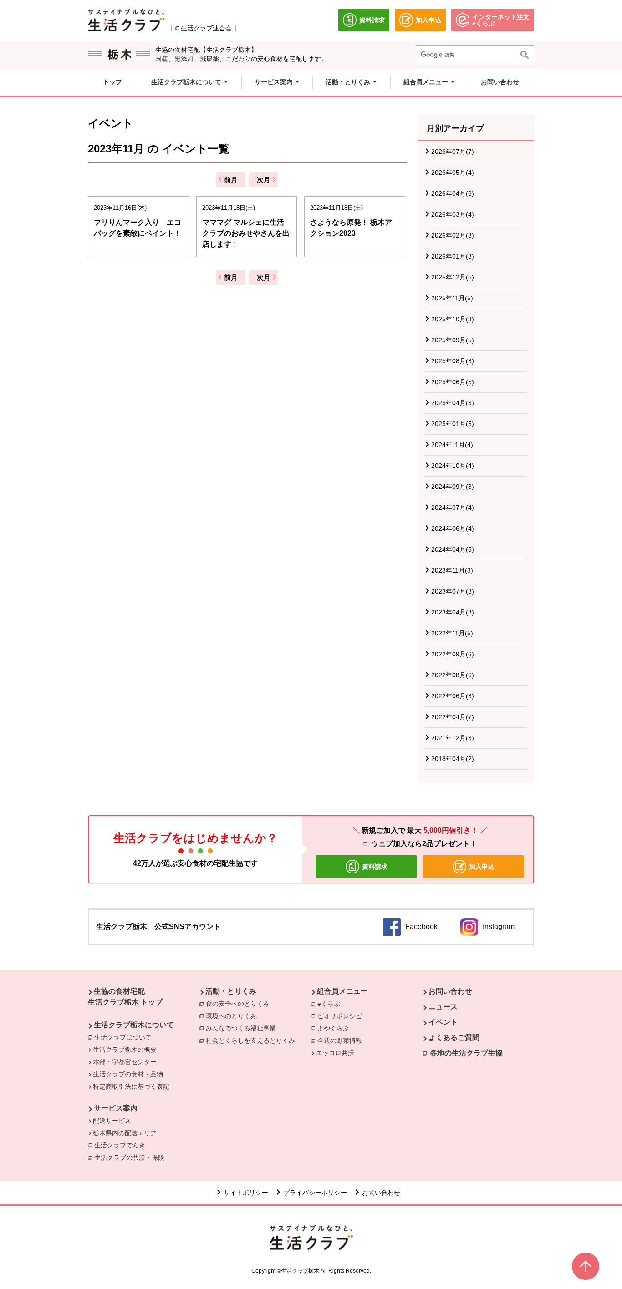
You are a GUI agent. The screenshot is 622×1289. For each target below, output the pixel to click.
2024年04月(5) (452, 549)
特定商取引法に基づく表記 (131, 1086)
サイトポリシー (246, 1192)
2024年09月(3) (452, 486)
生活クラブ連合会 (206, 28)
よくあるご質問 (453, 1037)
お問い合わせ (450, 991)
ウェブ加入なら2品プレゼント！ (424, 843)
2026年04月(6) (452, 193)
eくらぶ (328, 1003)
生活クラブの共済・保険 (131, 1157)
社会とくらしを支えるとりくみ (250, 1040)
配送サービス (112, 1120)
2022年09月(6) (452, 654)
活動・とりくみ (230, 991)
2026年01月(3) (452, 256)
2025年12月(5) (452, 277)
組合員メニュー (342, 991)
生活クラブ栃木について (134, 1025)
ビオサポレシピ (339, 1016)
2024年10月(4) (452, 465)
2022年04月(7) (452, 717)
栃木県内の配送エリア (125, 1133)
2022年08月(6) (452, 675)
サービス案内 (116, 1108)
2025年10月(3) (452, 319)
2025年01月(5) (452, 423)
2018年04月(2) (452, 758)
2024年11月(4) (452, 444)
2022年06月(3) (452, 696)
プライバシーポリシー (315, 1192)
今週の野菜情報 (339, 1040)
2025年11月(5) (452, 298)
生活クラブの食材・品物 (128, 1074)
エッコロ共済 (335, 1052)
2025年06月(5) (452, 382)
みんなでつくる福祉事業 (241, 1028)
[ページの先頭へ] (585, 1266)
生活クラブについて (123, 1037)
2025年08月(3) (452, 361)
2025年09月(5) (452, 340)
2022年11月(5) (452, 633)
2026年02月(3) (452, 235)
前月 (231, 179)
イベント (443, 1022)
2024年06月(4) (452, 528)
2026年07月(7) (452, 151)
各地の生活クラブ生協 (466, 1053)
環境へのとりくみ (231, 1016)
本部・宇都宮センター (125, 1062)
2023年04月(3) (452, 612)
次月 (263, 179)
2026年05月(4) (452, 172)
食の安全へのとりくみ (238, 1003)
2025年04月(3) (452, 402)
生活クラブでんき (122, 1145)
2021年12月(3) (452, 737)
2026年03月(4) (452, 214)
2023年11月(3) (452, 570)
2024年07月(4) (452, 507)
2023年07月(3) (452, 591)
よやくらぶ (333, 1028)
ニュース (443, 1006)
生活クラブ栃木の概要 (125, 1049)
